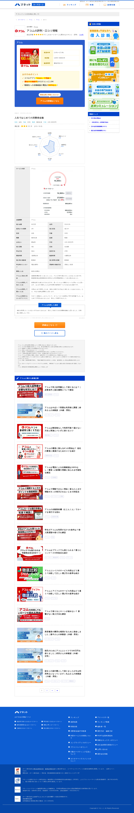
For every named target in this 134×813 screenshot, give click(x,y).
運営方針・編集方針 (105, 731)
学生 (53, 537)
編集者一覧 (101, 726)
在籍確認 (54, 477)
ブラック (69, 557)
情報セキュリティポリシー (107, 740)
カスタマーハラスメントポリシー (80, 760)
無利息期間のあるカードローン (26, 725)
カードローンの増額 (57, 496)
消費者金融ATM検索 (78, 731)
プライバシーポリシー (79, 747)
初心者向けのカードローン (52, 728)
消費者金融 (48, 455)
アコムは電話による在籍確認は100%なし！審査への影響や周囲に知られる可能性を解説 (63, 470)
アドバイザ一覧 (103, 717)
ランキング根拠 (103, 722)
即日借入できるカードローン (53, 721)
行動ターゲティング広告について (80, 753)
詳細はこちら (48, 325)
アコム (30, 19)
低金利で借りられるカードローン (27, 721)
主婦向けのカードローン (24, 728)
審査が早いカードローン (51, 725)
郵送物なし (48, 435)
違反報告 (82, 318)
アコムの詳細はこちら (49, 101)
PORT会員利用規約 (105, 736)
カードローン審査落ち (68, 681)
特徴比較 (73, 726)
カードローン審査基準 (51, 557)
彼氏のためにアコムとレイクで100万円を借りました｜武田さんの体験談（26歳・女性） (63, 653)
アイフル (54, 598)
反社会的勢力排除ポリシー (107, 745)
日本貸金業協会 (96, 118)
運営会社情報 (102, 754)
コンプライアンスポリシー (80, 742)
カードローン (21, 19)
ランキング (74, 717)
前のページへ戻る (51, 333)
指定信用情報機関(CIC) (98, 130)
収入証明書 (48, 394)
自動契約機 (55, 516)
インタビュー (49, 414)
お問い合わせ (102, 749)
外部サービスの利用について (80, 737)
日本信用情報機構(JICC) (99, 126)
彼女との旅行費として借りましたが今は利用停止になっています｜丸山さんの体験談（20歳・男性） (63, 673)
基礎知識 (73, 722)
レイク (53, 577)
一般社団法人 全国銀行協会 (99, 122)
